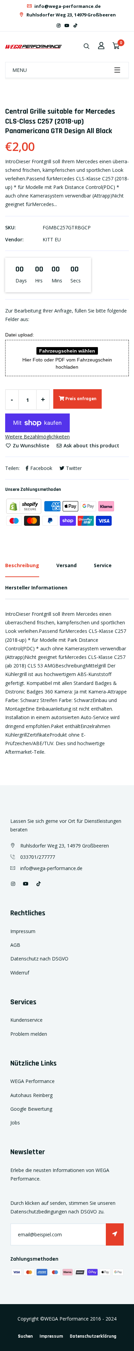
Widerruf (19, 972)
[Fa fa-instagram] (58, 25)
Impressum (22, 931)
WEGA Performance (32, 1081)
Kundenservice (26, 1020)
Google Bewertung (31, 1109)
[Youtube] (67, 25)
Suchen (25, 1336)
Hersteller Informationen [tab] (36, 587)
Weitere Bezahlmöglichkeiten (37, 436)
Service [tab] (103, 565)
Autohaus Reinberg (31, 1095)
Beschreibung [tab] (22, 565)
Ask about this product (90, 445)
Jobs (15, 1122)
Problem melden (28, 1034)
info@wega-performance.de (67, 6)
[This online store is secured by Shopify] (24, 505)
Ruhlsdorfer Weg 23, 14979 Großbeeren (70, 15)
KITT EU (52, 239)
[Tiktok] (75, 25)
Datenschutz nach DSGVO (39, 958)
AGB (15, 945)
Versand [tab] (66, 565)
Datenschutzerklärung (93, 1336)
